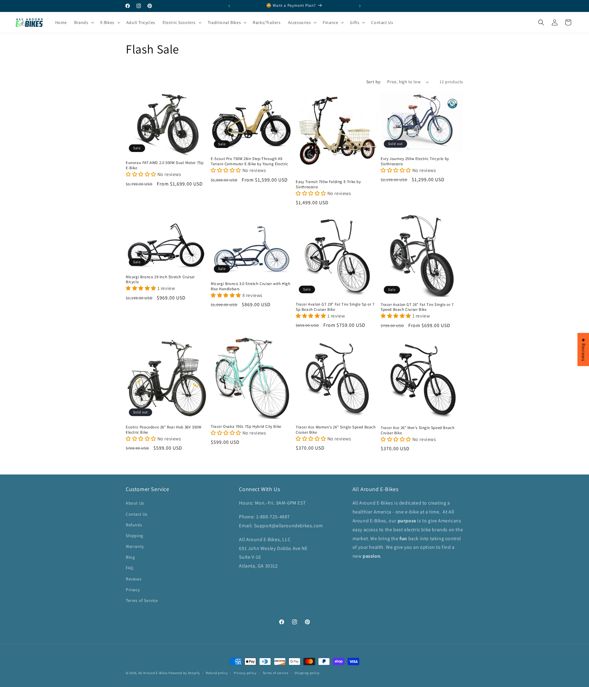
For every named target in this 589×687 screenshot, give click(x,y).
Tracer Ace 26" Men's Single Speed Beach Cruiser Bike (417, 430)
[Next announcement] (360, 6)
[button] (588, 683)
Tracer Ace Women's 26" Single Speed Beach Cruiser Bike (336, 430)
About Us (135, 503)
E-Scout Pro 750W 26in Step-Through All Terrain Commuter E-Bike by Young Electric (249, 161)
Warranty (135, 546)
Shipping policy (307, 673)
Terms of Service (142, 600)
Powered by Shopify (184, 673)
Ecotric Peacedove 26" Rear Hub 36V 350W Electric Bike (163, 430)
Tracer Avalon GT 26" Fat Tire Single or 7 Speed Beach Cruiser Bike (417, 307)
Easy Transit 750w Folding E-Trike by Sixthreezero (328, 184)
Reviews (133, 579)
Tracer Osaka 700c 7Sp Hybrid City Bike (246, 426)
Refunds (134, 525)
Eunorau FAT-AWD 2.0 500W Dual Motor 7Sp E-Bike (164, 165)
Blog (130, 557)
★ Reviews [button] (583, 349)
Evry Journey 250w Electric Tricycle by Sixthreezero (415, 161)
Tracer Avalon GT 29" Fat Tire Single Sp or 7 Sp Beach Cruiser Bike (335, 307)
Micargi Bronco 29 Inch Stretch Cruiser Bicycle (160, 280)
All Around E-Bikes (153, 673)
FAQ (129, 568)
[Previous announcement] (229, 6)
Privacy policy (245, 673)
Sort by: (373, 81)
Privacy (133, 589)
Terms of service (275, 673)
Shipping (134, 535)
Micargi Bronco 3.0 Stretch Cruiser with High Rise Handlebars (250, 286)
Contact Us (137, 514)
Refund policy (217, 673)
